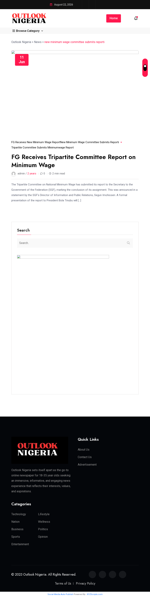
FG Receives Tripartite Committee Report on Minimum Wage (73, 160)
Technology (18, 514)
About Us (83, 449)
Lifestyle (44, 514)
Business (17, 529)
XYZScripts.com (95, 594)
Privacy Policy (85, 583)
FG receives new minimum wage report (35, 142)
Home (114, 18)
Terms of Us (63, 583)
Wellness (44, 521)
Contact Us (85, 457)
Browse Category (27, 30)
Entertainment (20, 544)
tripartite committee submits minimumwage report (42, 147)
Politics (43, 529)
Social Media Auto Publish (60, 594)
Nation (15, 521)
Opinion (43, 536)
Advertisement (87, 464)
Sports (15, 536)
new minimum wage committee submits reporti (89, 142)
